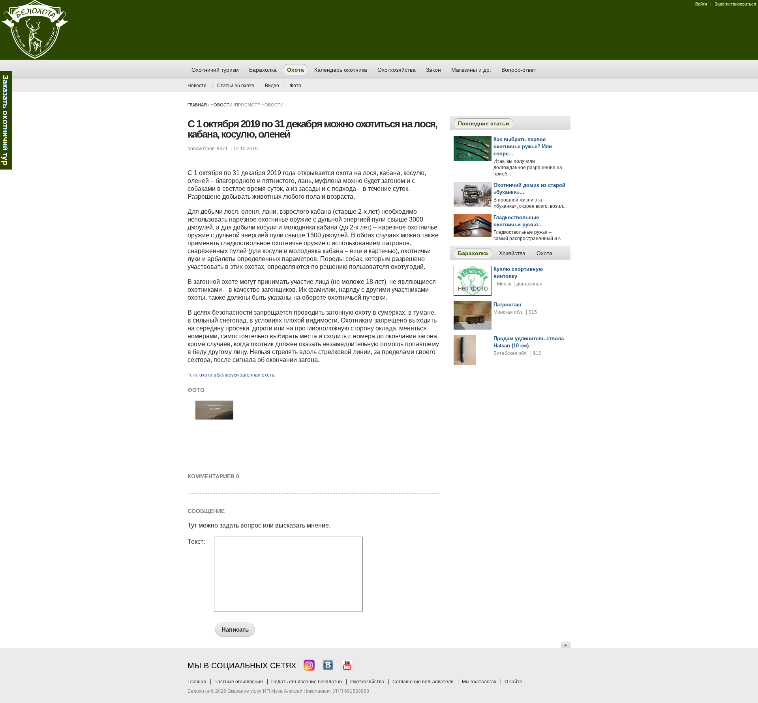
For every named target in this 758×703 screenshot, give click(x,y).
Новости (197, 85)
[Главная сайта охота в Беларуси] (35, 57)
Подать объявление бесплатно (306, 681)
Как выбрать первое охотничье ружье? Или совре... (522, 146)
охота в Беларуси (219, 375)
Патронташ (507, 305)
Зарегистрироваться (735, 4)
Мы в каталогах (479, 681)
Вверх (565, 644)
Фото (295, 85)
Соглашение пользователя (423, 681)
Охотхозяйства (367, 681)
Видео (272, 85)
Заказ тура (6, 120)
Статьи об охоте (235, 85)
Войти (701, 4)
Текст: (196, 542)
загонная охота (257, 375)
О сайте (513, 681)
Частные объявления (238, 681)
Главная (197, 105)
